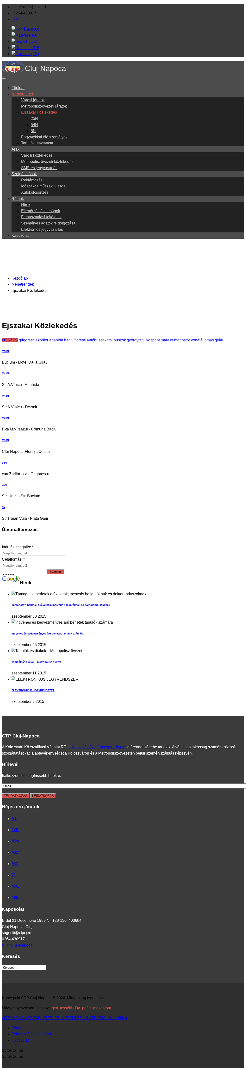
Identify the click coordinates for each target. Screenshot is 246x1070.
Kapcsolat (20, 235)
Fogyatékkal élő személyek (44, 137)
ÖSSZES (10, 340)
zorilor (43, 340)
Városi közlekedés (37, 155)
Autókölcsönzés (34, 192)
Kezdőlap (20, 278)
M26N (5, 440)
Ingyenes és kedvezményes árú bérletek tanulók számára (47, 633)
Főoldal (18, 88)
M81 (15, 886)
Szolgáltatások (24, 174)
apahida (56, 340)
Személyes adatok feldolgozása (48, 223)
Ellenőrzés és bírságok (40, 211)
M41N (5, 373)
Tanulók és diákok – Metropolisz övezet (36, 661)
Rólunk (18, 199)
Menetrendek (23, 94)
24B (15, 830)
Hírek (25, 205)
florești (80, 340)
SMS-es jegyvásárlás (39, 168)
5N (33, 131)
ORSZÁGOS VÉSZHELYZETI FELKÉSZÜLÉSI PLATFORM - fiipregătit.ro (65, 1018)
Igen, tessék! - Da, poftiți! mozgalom (81, 1008)
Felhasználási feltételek (41, 217)
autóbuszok (97, 340)
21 (14, 875)
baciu (69, 340)
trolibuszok (117, 340)
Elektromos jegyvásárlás (42, 229)
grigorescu (28, 340)
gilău (219, 340)
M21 (15, 864)
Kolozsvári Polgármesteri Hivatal (98, 747)
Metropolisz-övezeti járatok (44, 106)
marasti (167, 340)
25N (34, 118)
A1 (14, 819)
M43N (5, 395)
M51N (5, 351)
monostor (182, 340)
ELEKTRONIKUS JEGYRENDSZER (33, 690)
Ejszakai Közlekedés (39, 112)
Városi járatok (33, 100)
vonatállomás (203, 340)
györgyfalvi (136, 340)
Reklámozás (32, 180)
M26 (15, 841)
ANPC (18, 19)
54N (34, 125)
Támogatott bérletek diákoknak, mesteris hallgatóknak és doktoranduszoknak (61, 604)
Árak (15, 149)
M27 (15, 852)
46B (15, 898)
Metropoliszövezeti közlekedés (47, 162)
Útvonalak (55, 572)
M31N (5, 417)
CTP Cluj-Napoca (17, 945)
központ (153, 340)
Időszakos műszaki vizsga (43, 186)
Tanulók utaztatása (37, 143)
